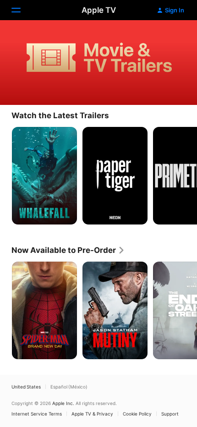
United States (26, 386)
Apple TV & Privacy (92, 413)
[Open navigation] (21, 10)
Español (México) (69, 386)
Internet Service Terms (36, 413)
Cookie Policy (137, 413)
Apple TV (99, 10)
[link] (68, 250)
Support (170, 413)
